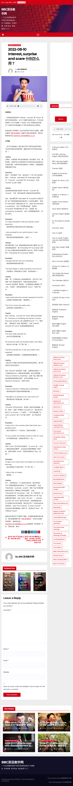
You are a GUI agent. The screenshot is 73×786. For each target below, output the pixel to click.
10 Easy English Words (60, 381)
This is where (57, 547)
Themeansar (5, 781)
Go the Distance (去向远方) (61, 222)
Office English (57, 483)
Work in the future (59, 563)
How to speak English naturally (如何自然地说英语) (60, 240)
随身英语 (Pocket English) (58, 346)
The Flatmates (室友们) (60, 280)
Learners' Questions (59, 475)
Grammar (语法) (58, 228)
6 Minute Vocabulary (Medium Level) (59, 376)
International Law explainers (58, 462)
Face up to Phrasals (59, 443)
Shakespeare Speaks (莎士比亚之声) (60, 255)
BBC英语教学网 (22, 69)
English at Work (58, 421)
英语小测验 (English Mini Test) (59, 332)
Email (5, 660)
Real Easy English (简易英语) (60, 248)
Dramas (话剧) (57, 168)
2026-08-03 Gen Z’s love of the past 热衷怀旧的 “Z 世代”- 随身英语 (53, 725)
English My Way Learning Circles (58, 426)
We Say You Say (58, 555)
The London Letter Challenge (58, 528)
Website (6, 672)
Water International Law (60, 551)
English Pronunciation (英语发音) (60, 203)
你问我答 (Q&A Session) (14, 45)
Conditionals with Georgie (58, 416)
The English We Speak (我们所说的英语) (60, 274)
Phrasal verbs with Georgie (59, 488)
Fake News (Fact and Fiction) (59, 448)
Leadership (56, 471)
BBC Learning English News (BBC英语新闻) (60, 162)
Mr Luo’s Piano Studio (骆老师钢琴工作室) (60, 778)
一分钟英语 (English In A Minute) (60, 291)
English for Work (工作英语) (60, 181)
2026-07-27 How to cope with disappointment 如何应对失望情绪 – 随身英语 (19, 745)
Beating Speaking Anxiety (58, 396)
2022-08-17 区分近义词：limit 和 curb (16, 538)
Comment (7, 610)
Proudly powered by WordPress (11, 779)
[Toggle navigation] (38, 34)
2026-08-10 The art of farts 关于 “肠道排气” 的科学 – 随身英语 (18, 725)
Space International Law (60, 503)
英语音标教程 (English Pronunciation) (60, 339)
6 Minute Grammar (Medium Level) (59, 364)
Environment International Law (58, 432)
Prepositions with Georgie (58, 498)
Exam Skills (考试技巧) (60, 209)
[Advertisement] (61, 72)
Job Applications (58, 467)
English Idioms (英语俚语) (60, 189)
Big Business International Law (58, 402)
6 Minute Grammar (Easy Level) (59, 358)
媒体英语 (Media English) (58, 318)
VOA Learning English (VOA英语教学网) (60, 782)
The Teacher (57, 543)
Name (6, 649)
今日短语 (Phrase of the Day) (60, 299)
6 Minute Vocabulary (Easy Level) (59, 370)
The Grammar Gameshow (57, 522)
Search (55, 106)
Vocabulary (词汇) (58, 285)
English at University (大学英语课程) (59, 174)
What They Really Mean (60, 559)
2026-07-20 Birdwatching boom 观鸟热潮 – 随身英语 (53, 744)
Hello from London (59, 457)
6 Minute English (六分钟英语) (60, 148)
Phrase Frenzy (57, 493)
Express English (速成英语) (60, 215)
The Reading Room (59, 539)
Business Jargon (58, 411)
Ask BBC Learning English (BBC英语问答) (60, 155)
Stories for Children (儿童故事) (60, 267)
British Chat (56, 407)
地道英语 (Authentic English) (59, 311)
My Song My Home (58, 479)
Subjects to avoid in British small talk (59, 512)
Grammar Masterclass (60, 453)
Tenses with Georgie (59, 517)
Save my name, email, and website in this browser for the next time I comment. (24, 687)
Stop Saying (56, 507)
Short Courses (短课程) (60, 261)
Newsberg (29, 779)
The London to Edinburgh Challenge (59, 534)
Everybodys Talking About (59, 438)
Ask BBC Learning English (58, 386)
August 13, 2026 (12, 728)
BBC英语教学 (15, 133)
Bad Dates (56, 391)
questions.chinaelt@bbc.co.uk (24, 136)
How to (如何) (57, 233)
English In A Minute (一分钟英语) (60, 196)
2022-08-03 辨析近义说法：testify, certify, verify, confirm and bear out (32, 539)
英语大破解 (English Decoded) (59, 325)
